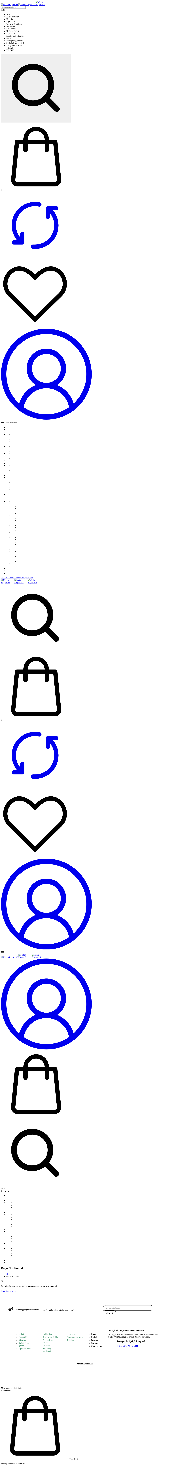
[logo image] (25, 4)
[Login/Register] (46, 419)
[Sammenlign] (35, 259)
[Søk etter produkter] (36, 88)
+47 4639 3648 (127, 1346)
